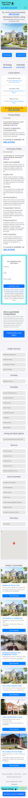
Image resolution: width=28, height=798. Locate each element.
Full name (6, 266)
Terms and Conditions (7, 774)
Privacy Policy (20, 291)
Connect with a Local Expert (14, 334)
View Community (14, 595)
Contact (24, 774)
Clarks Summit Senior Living (12, 717)
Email (5, 273)
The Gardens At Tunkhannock (12, 618)
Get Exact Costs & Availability (14, 794)
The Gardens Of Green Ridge (12, 752)
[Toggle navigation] (25, 7)
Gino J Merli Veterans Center (12, 686)
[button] (14, 543)
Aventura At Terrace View (11, 585)
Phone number (7, 279)
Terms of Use (10, 291)
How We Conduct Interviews (14, 777)
